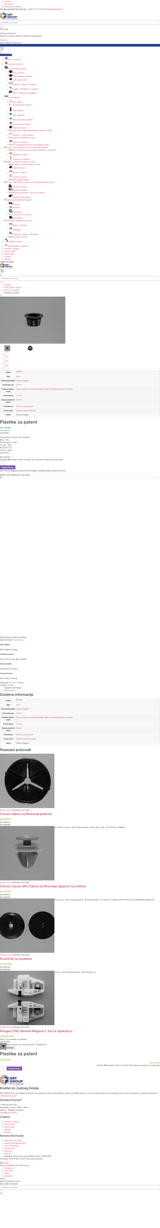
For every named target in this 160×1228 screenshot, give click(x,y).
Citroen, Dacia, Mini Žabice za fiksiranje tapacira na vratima (43, 886)
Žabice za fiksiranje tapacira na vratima (58, 389)
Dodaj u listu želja (7, 475)
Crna (18, 376)
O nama (7, 1)
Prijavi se (3, 40)
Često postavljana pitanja (14, 1143)
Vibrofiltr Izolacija (11, 249)
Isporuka (7, 1153)
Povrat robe (9, 1148)
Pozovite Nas (17, 640)
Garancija (8, 1151)
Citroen (19, 381)
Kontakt (7, 259)
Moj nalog (8, 4)
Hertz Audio (9, 254)
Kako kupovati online (13, 1140)
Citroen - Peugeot (11, 290)
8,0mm (19, 385)
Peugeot (26, 381)
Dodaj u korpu (8, 467)
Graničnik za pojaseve (16, 959)
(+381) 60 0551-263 (35, 9)
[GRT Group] (9, 19)
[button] (1, 295)
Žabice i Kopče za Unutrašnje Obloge (29, 389)
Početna (7, 285)
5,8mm (19, 400)
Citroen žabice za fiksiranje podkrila (26, 814)
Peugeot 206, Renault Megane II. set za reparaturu (36, 1031)
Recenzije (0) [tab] (9, 690)
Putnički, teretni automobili (26, 410)
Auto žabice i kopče (12, 287)
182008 (10, 685)
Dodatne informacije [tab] (12, 688)
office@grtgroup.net (54, 9)
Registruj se (17, 43)
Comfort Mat (9, 251)
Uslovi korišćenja (11, 1146)
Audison (7, 256)
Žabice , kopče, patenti (24, 406)
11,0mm (19, 395)
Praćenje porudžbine (12, 6)
